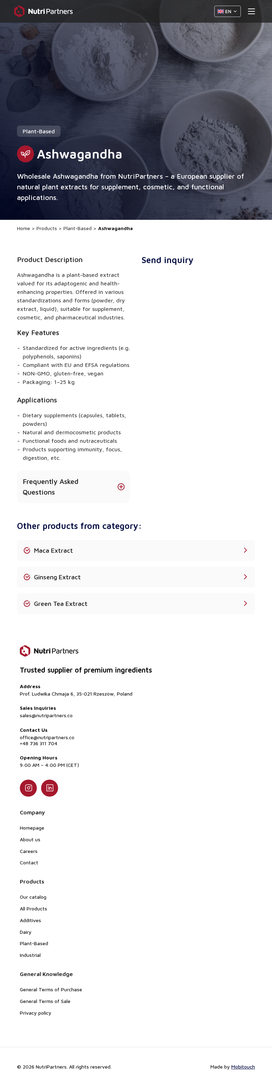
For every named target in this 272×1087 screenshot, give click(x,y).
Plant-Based (77, 228)
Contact (29, 862)
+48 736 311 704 (38, 743)
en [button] (228, 11)
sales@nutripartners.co (46, 715)
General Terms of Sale (45, 1001)
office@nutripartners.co (47, 737)
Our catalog (33, 897)
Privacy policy (35, 1013)
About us (30, 839)
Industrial (30, 955)
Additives (30, 920)
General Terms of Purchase (51, 989)
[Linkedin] (49, 788)
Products (46, 228)
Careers (29, 851)
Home (23, 228)
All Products (33, 908)
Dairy (26, 932)
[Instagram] (28, 788)
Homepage (32, 828)
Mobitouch (243, 1067)
